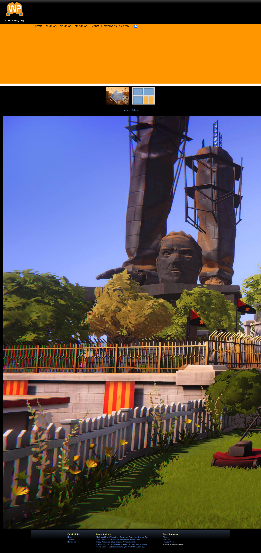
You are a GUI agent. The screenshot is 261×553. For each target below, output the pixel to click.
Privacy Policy (168, 542)
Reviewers (71, 542)
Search (124, 26)
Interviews (81, 26)
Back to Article (130, 110)
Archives (70, 540)
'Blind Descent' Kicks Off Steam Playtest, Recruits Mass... (119, 540)
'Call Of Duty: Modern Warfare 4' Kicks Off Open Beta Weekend (121, 544)
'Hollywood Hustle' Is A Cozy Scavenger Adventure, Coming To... (122, 537)
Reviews (51, 26)
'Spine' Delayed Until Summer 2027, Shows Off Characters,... (120, 547)
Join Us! (166, 540)
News (69, 537)
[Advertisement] (130, 57)
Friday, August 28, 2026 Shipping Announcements (116, 542)
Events (94, 26)
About (165, 537)
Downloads (109, 26)
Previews (65, 26)
